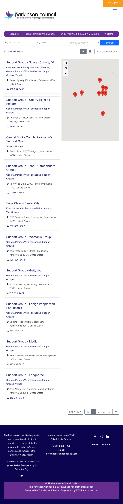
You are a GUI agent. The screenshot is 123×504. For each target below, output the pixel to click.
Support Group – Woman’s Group (28, 237)
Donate (113, 3)
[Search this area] (65, 68)
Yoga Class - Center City (23, 203)
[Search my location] (65, 73)
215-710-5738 (16, 397)
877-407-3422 (16, 126)
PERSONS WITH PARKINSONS (40, 34)
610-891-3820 (16, 364)
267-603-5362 (17, 226)
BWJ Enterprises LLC (87, 490)
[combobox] (20, 42)
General (10, 71)
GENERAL (14, 34)
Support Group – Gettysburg (25, 270)
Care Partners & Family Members (23, 67)
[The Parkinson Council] (31, 19)
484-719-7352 (16, 330)
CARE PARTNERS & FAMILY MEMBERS (79, 34)
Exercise (45, 67)
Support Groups (14, 146)
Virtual (18, 75)
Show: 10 (74, 411)
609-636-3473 (17, 259)
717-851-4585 (16, 192)
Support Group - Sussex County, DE (30, 62)
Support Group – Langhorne (25, 375)
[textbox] (84, 42)
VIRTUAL (108, 34)
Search (110, 42)
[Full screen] (65, 63)
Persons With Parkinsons (28, 71)
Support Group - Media (22, 341)
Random (106, 51)
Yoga (16, 212)
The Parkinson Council (60, 483)
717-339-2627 (16, 293)
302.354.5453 (16, 89)
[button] (103, 114)
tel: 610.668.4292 (61, 446)
